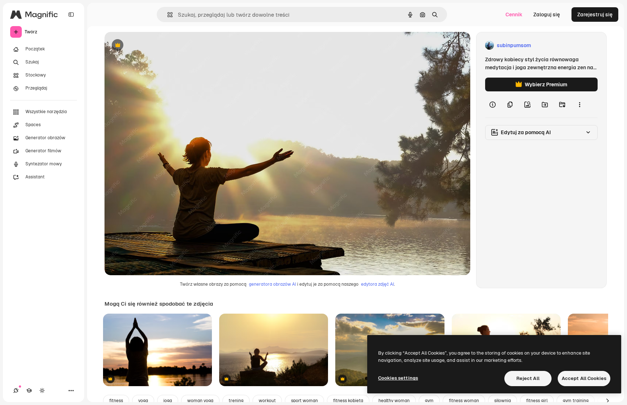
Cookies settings (398, 378)
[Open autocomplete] (167, 14)
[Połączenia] (16, 390)
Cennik (513, 14)
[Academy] (29, 390)
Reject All (528, 378)
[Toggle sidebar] (71, 14)
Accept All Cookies (584, 378)
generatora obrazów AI (272, 284)
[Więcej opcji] (579, 104)
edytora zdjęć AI (377, 284)
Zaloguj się (546, 14)
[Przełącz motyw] (42, 390)
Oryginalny (154, 45)
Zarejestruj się (594, 14)
